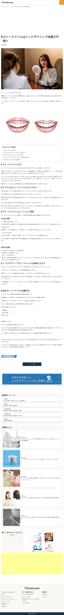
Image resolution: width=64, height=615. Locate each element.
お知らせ (45, 594)
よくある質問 (26, 602)
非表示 (13, 147)
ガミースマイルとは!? (9, 150)
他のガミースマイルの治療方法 (11, 159)
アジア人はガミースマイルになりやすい (14, 152)
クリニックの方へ (27, 596)
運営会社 (4, 606)
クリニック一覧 (5, 601)
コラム (45, 596)
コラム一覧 (32, 364)
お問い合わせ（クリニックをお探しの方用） (31, 599)
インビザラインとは (6, 596)
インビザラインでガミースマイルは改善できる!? (16, 157)
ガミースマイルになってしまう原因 (13, 155)
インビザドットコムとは (8, 599)
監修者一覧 (4, 603)
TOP (3, 594)
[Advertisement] (32, 21)
